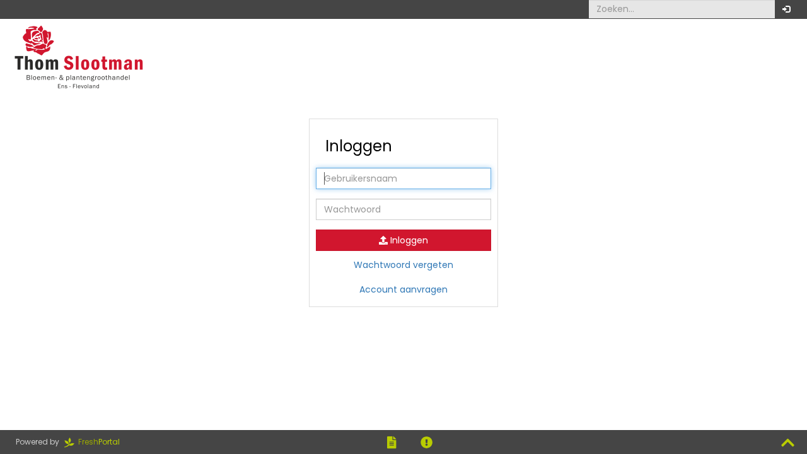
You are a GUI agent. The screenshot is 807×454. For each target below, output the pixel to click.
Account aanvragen (403, 289)
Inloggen (408, 240)
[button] (786, 9)
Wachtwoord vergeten (403, 265)
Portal (102, 441)
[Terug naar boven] (787, 443)
